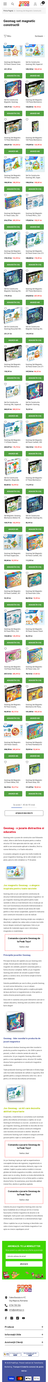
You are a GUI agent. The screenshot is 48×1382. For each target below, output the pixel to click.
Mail (27, 947)
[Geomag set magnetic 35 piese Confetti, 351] (13, 580)
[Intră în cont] (35, 3)
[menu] (5, 4)
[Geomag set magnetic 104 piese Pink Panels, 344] (13, 655)
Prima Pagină (8, 11)
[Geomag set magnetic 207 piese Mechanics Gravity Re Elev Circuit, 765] (35, 277)
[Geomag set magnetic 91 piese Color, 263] (13, 202)
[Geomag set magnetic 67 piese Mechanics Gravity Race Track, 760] (35, 466)
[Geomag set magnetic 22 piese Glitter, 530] (13, 769)
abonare (24, 1264)
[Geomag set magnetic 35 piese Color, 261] (35, 655)
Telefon (22, 947)
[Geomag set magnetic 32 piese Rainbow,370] (35, 731)
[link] (24, 1274)
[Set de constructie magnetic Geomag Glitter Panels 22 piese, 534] (35, 391)
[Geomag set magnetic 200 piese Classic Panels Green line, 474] (13, 731)
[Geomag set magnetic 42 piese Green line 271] (35, 353)
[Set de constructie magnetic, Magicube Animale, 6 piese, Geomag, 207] (13, 466)
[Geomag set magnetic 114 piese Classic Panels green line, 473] (13, 429)
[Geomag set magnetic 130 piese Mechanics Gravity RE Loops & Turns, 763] (35, 88)
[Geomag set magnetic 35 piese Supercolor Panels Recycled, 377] (13, 542)
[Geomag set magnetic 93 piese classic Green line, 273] (13, 51)
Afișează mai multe (24, 813)
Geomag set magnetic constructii (28, 11)
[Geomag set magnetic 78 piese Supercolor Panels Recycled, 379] (13, 164)
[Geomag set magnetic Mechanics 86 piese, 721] (35, 693)
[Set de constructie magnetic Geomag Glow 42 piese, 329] (35, 315)
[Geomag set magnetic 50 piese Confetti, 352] (35, 542)
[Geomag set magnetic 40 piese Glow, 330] (35, 769)
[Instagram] (12, 1318)
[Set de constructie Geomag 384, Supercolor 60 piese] (35, 51)
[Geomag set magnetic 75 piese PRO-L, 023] (35, 202)
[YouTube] (23, 1318)
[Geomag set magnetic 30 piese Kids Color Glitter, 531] (35, 580)
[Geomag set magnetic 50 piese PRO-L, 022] (13, 618)
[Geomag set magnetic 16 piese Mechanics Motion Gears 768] (13, 126)
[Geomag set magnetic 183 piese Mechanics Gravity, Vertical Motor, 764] (35, 126)
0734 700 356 (15, 1305)
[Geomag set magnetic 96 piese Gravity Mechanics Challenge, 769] (13, 693)
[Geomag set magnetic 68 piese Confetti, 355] (35, 429)
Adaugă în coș (13, 76)
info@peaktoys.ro (16, 1310)
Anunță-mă (35, 76)
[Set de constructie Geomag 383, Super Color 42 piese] (35, 164)
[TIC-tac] (17, 1318)
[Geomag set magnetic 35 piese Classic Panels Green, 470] (35, 618)
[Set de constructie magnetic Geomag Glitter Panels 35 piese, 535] (13, 88)
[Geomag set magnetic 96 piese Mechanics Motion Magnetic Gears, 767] (13, 353)
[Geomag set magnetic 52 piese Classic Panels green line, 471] (13, 240)
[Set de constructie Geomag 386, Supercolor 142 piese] (13, 391)
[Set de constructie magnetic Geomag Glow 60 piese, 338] (13, 277)
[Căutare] (12, 4)
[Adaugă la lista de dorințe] (5, 44)
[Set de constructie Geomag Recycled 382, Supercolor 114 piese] (13, 315)
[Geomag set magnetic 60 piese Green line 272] (35, 240)
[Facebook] (6, 1318)
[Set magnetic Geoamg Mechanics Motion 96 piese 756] (13, 504)
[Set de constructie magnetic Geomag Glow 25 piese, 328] (35, 504)
